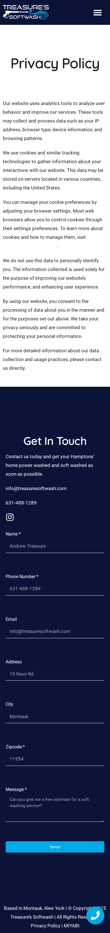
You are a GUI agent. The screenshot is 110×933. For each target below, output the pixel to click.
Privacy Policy (45, 925)
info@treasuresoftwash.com (36, 488)
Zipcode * (15, 747)
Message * (16, 789)
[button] (97, 12)
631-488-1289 (21, 503)
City (9, 704)
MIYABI (72, 925)
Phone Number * (22, 576)
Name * (13, 534)
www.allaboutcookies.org (30, 246)
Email (11, 619)
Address (14, 662)
